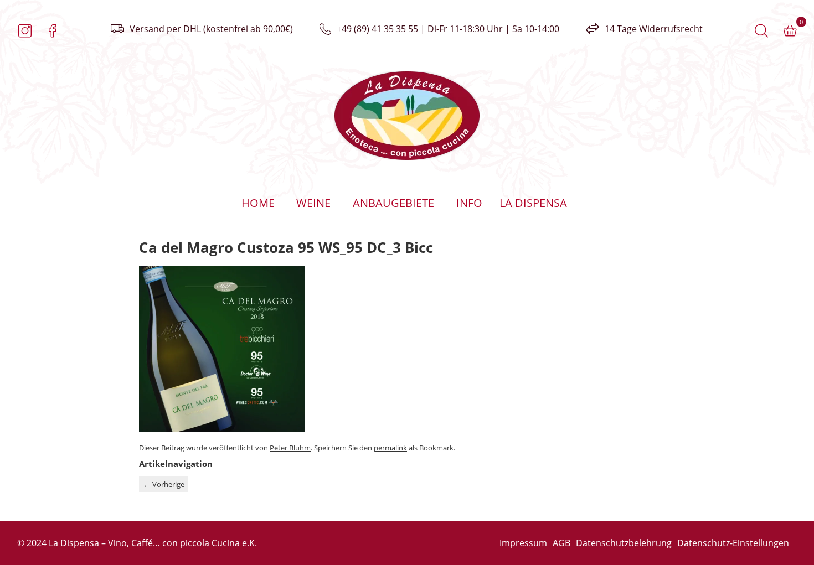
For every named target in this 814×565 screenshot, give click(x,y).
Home (258, 202)
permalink (390, 448)
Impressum (523, 543)
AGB (561, 543)
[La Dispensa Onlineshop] (212, 115)
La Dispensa (533, 202)
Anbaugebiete (393, 202)
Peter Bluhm (290, 448)
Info (469, 202)
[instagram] (25, 31)
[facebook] (52, 31)
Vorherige (163, 484)
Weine (313, 202)
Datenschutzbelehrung (624, 543)
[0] (790, 31)
